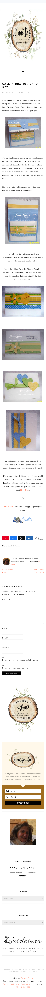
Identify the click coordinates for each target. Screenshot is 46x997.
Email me (8, 506)
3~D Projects (15, 546)
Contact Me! (23, 876)
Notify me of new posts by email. (15, 668)
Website (5, 647)
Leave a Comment (24, 92)
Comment (7, 599)
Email (5, 638)
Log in (34, 971)
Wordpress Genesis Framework (16, 984)
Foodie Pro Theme (26, 969)
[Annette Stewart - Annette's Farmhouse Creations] (23, 59)
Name (5, 628)
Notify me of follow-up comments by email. (20, 660)
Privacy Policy (27, 978)
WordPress (25, 971)
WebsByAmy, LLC (23, 987)
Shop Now (24, 490)
